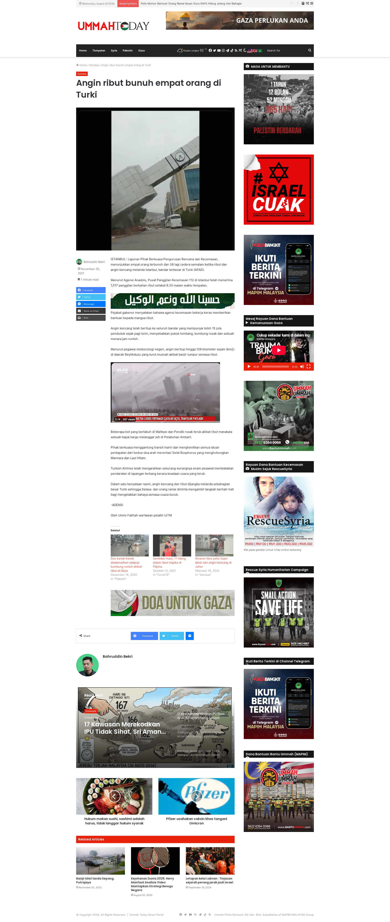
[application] (279, 351)
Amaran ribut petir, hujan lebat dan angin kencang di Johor (213, 562)
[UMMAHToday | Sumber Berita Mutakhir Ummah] (113, 25)
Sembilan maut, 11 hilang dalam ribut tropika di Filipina (169, 562)
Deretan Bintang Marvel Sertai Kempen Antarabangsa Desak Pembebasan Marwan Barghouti (120, 732)
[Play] (249, 367)
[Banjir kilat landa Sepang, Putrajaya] (100, 861)
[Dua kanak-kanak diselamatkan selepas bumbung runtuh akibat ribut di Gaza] (130, 545)
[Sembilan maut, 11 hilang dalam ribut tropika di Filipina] (172, 545)
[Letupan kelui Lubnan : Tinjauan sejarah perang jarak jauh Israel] (210, 861)
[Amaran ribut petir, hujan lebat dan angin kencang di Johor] (214, 545)
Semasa (94, 65)
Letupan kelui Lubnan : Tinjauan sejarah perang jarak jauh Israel (209, 880)
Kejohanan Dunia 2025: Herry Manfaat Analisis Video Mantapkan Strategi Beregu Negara (152, 884)
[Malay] (249, 50)
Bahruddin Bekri (94, 261)
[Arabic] (260, 50)
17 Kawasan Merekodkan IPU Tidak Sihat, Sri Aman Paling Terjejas (182, 3)
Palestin (128, 50)
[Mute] (302, 367)
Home (83, 50)
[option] (155, 727)
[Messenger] (190, 636)
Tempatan (98, 50)
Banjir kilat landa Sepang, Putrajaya (95, 880)
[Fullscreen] (309, 367)
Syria (114, 50)
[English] (255, 50)
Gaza (141, 50)
